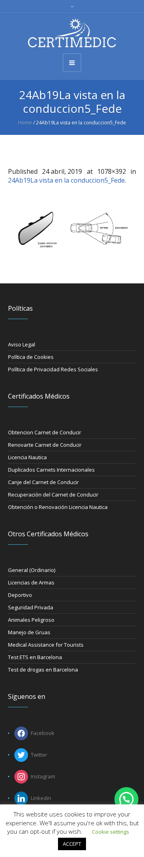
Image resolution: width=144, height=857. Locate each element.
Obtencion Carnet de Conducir (44, 432)
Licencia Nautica (27, 457)
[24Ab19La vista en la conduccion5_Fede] (72, 228)
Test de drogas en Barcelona (43, 669)
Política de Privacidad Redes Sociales (53, 369)
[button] (126, 799)
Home (25, 122)
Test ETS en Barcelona (35, 657)
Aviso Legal (21, 344)
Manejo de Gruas (29, 632)
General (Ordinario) (31, 570)
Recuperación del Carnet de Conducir (53, 494)
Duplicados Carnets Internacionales (51, 469)
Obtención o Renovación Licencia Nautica (58, 507)
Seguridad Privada (30, 607)
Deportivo (20, 594)
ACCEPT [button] (72, 843)
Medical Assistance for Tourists (46, 644)
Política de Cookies (31, 356)
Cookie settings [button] (110, 831)
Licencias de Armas (31, 582)
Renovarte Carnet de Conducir (45, 444)
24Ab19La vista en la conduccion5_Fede (66, 180)
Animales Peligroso (31, 619)
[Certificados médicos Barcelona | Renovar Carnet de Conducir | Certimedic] (72, 32)
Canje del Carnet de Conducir (43, 482)
